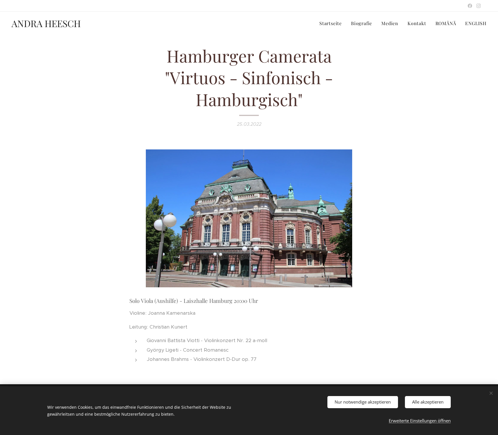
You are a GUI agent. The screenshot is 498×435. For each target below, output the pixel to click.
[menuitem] (332, 23)
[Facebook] (470, 6)
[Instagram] (478, 6)
